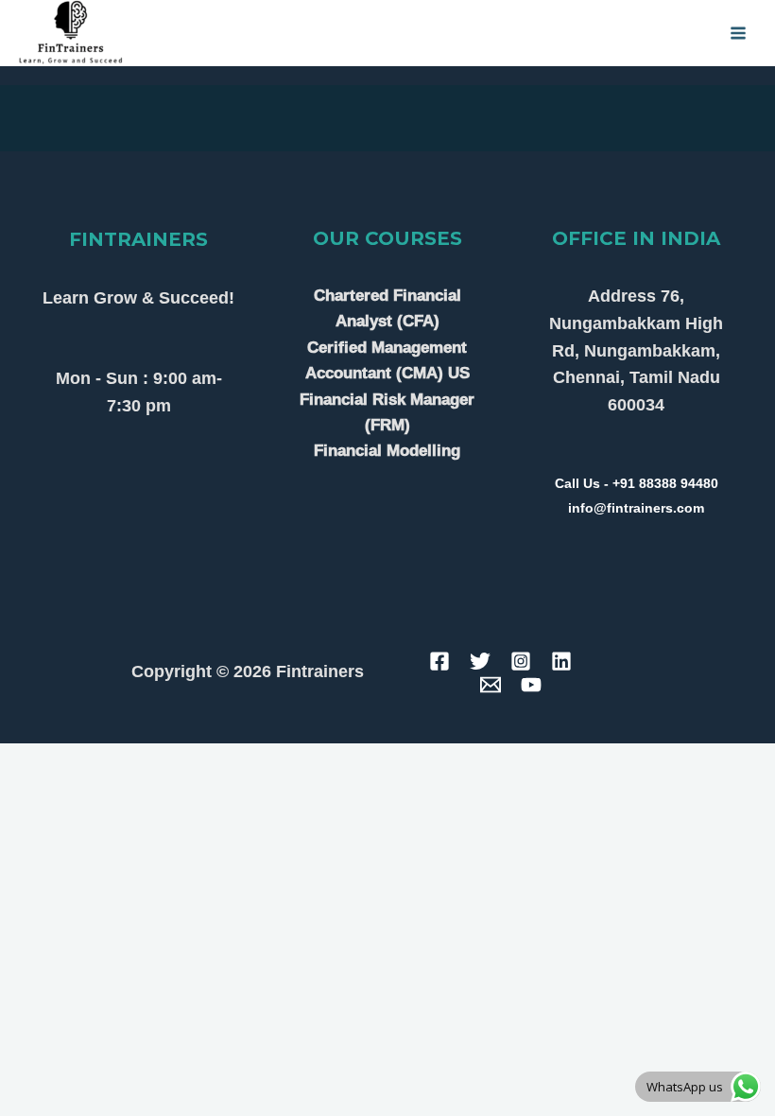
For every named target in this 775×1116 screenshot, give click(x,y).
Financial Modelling (387, 451)
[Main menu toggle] (738, 32)
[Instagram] (520, 661)
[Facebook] (439, 661)
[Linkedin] (561, 661)
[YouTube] (531, 684)
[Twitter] (480, 661)
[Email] (490, 684)
